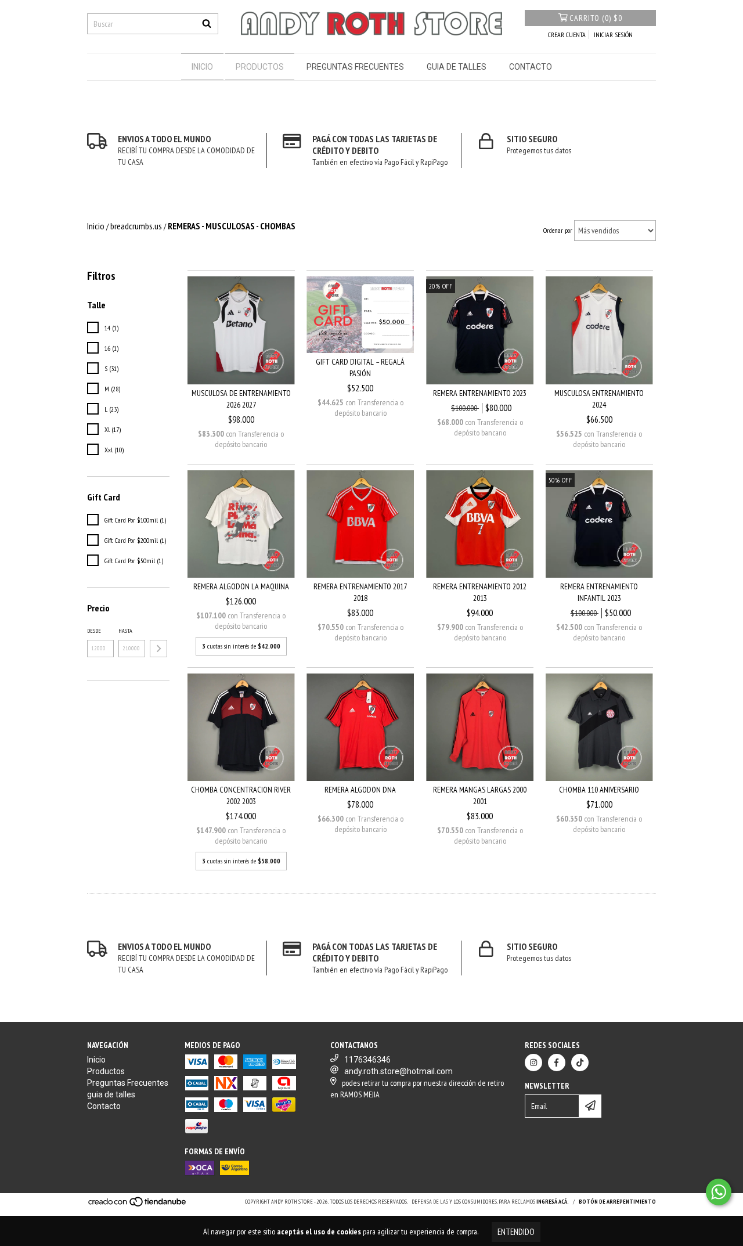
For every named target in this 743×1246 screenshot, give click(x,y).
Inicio (202, 66)
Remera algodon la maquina (241, 586)
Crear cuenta (567, 34)
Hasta (125, 631)
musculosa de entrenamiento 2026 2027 (241, 399)
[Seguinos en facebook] (556, 1062)
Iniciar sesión (613, 34)
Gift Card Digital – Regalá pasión (360, 367)
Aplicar (158, 648)
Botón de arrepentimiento (617, 1201)
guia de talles (456, 66)
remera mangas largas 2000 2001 (479, 795)
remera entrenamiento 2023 (479, 393)
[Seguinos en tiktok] (580, 1062)
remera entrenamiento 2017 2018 (360, 592)
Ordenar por (557, 230)
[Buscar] (206, 23)
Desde (94, 631)
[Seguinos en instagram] (533, 1062)
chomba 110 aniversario (599, 789)
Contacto (530, 66)
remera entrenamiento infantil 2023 (599, 592)
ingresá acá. (552, 1201)
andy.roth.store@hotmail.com (398, 1071)
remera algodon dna (360, 789)
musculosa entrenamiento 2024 (599, 399)
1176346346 (367, 1059)
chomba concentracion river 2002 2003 (241, 795)
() (595, 18)
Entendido (516, 1231)
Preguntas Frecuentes (355, 66)
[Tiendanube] (138, 1205)
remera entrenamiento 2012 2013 (479, 592)
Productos (260, 66)
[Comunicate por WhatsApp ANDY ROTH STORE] (718, 1192)
